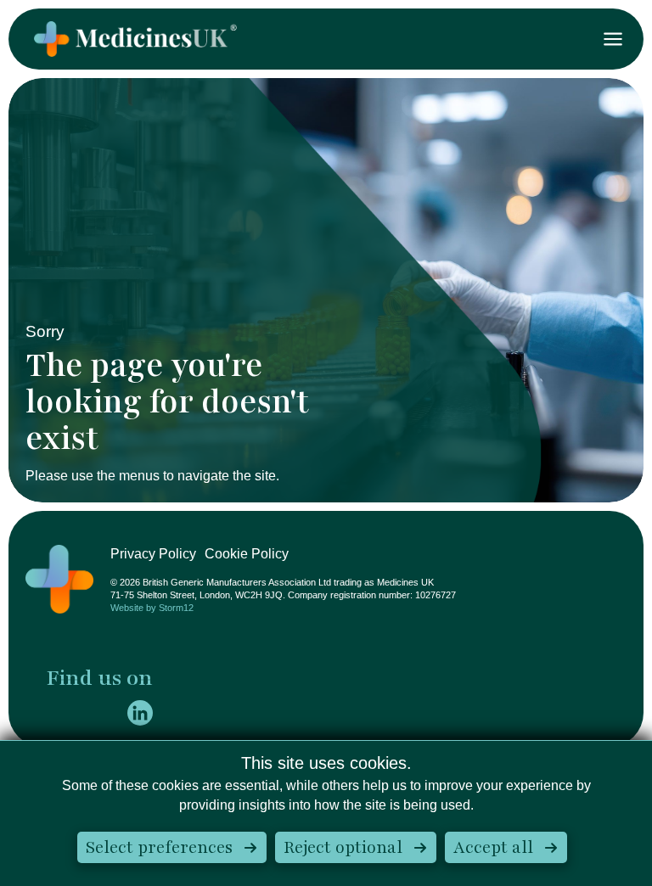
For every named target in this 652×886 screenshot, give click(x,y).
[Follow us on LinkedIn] (140, 713)
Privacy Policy (153, 554)
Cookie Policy (247, 554)
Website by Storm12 (152, 608)
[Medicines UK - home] (135, 39)
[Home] (59, 578)
